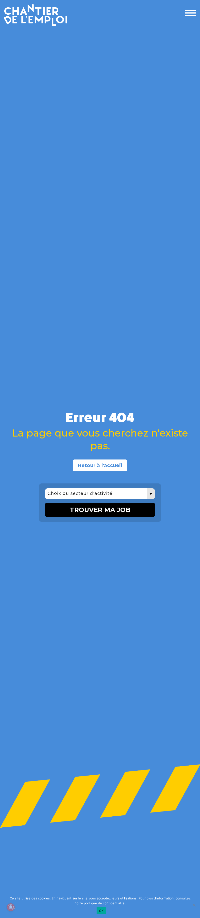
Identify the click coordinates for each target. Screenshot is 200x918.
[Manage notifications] (11, 907)
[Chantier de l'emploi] (67, 15)
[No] (193, 905)
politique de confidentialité (104, 903)
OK (101, 911)
